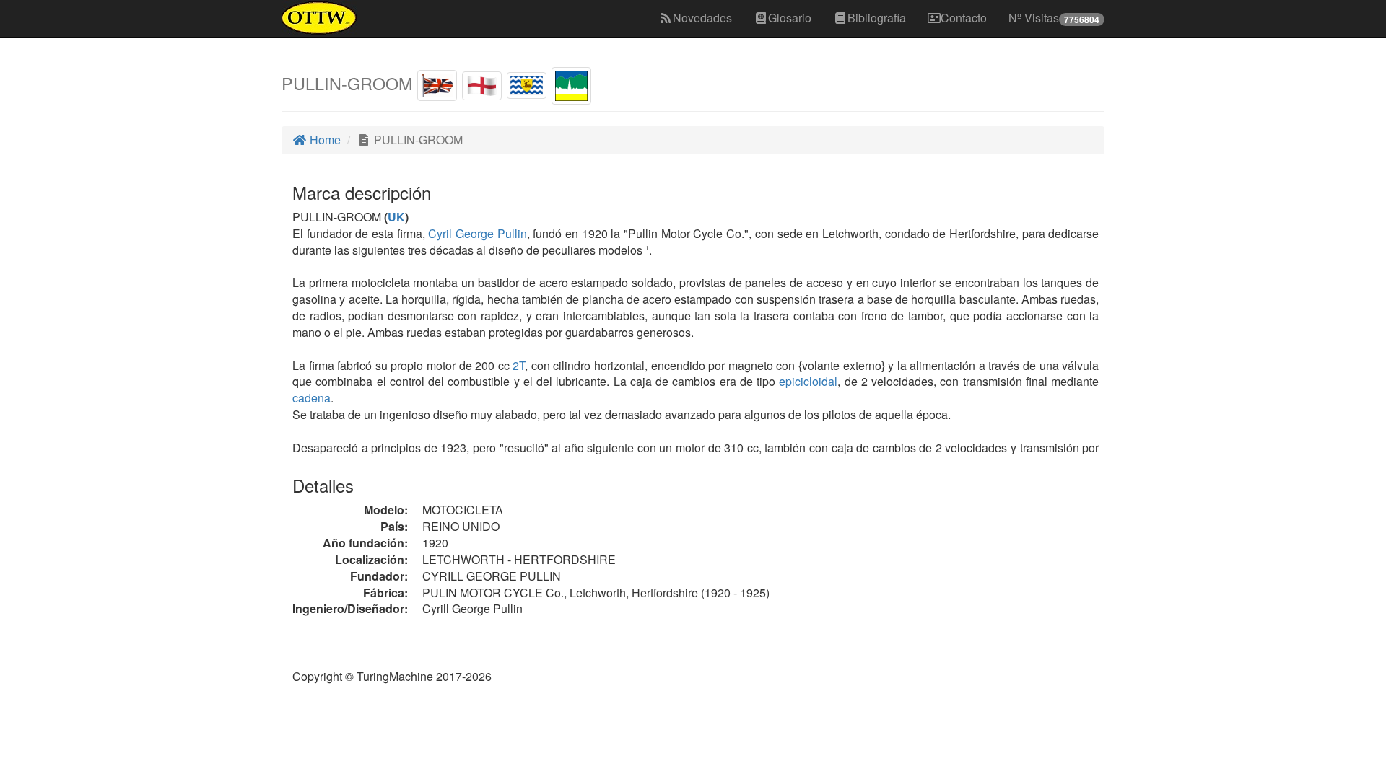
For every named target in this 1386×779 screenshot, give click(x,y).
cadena (311, 398)
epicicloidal (808, 381)
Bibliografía (876, 17)
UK (396, 216)
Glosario (789, 17)
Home (324, 139)
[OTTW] (319, 18)
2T (519, 365)
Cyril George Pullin (477, 233)
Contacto (964, 17)
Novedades (702, 17)
